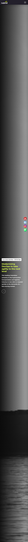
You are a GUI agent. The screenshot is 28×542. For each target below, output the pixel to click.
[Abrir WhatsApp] (24, 538)
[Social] (25, 218)
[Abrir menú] (25, 2)
